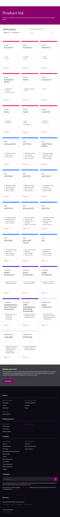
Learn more (8, 381)
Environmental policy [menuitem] (8, 459)
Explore (6, 67)
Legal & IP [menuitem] (12, 504)
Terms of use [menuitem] (6, 504)
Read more (34, 484)
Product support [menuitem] (29, 449)
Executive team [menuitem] (6, 454)
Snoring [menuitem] (4, 405)
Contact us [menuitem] (27, 443)
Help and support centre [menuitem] (30, 446)
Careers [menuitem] (4, 456)
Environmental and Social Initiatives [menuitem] (11, 451)
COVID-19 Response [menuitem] (7, 466)
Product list (28, 424)
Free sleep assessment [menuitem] (30, 402)
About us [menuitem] (5, 443)
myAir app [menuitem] (27, 405)
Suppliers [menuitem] (5, 469)
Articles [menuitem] (26, 408)
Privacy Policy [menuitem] (19, 504)
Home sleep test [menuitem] (6, 414)
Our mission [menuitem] (5, 449)
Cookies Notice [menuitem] (28, 504)
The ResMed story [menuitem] (7, 446)
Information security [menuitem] (7, 464)
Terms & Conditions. (25, 487)
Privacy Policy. (16, 489)
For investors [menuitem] (6, 461)
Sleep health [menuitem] (5, 408)
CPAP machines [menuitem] (6, 426)
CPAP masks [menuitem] (6, 429)
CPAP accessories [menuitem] (7, 431)
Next (55, 479)
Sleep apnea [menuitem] (5, 402)
